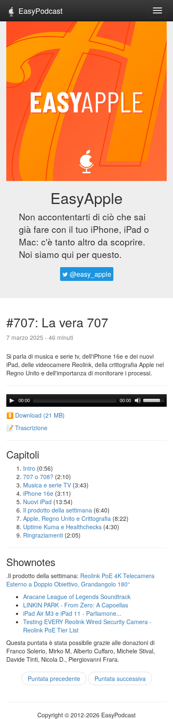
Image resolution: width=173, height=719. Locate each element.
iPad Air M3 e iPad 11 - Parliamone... (72, 613)
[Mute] (137, 400)
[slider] (155, 399)
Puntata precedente (54, 678)
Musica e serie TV (47, 485)
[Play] (11, 400)
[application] (86, 400)
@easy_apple (89, 274)
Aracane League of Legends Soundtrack (77, 596)
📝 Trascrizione (26, 427)
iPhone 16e (38, 493)
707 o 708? (38, 476)
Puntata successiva (120, 678)
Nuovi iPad (37, 501)
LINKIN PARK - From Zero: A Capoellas (75, 605)
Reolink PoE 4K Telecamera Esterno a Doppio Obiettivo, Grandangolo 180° (80, 579)
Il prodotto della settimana (57, 510)
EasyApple (86, 197)
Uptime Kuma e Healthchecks (62, 527)
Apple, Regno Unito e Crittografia (67, 518)
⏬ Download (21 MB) (35, 415)
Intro (29, 468)
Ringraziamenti (43, 535)
